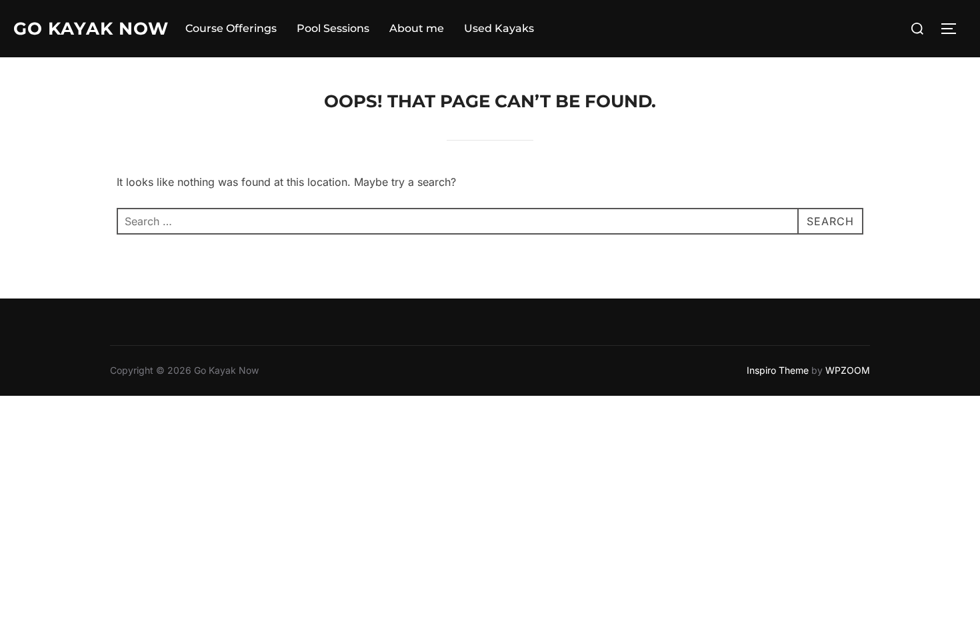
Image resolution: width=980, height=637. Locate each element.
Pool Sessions (333, 28)
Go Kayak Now (91, 28)
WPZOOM (847, 370)
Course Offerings (231, 28)
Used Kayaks (499, 28)
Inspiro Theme (778, 370)
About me (416, 28)
